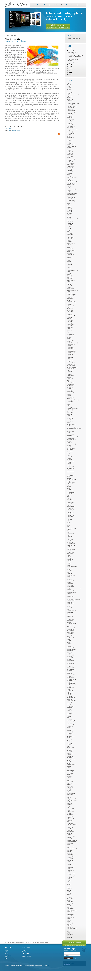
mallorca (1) (69, 576)
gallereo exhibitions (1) (72, 436)
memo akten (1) (70, 586)
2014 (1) (69, 86)
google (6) (69, 459)
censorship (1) (70, 254)
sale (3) (68, 767)
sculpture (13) (70, 786)
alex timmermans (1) (72, 106)
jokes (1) (69, 535)
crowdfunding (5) (71, 324)
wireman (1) (69, 921)
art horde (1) (70, 154)
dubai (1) (69, 373)
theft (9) (68, 868)
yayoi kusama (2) (71, 934)
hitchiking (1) (70, 484)
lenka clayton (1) (71, 549)
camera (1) (69, 246)
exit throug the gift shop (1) (73, 400)
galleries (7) (69, 441)
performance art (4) (71, 669)
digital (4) (69, 345)
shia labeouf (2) (70, 809)
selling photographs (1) (72, 800)
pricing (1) (69, 710)
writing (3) (69, 930)
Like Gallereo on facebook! (73, 38)
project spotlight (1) (71, 722)
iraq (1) (68, 522)
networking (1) (70, 629)
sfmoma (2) (69, 803)
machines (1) (70, 568)
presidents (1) (70, 707)
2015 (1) (69, 87)
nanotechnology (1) (71, 619)
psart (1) (69, 730)
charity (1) (69, 260)
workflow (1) (70, 925)
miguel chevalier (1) (71, 592)
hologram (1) (70, 489)
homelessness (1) (71, 492)
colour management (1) (72, 290)
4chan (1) (69, 93)
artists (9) (69, 186)
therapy (19, 130)
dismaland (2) (70, 357)
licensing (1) (70, 553)
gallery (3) (69, 442)
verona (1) (69, 905)
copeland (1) (70, 308)
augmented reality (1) (72, 200)
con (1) (68, 300)
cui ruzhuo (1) (70, 327)
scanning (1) (70, 781)
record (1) (69, 740)
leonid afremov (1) (71, 552)
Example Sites (55, 5)
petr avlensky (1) (71, 675)
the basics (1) (70, 867)
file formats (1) (70, 410)
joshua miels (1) (70, 536)
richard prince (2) (71, 759)
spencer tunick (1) (71, 831)
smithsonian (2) (70, 819)
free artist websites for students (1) (74, 429)
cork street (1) (70, 311)
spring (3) (69, 834)
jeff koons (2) (70, 529)
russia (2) (69, 766)
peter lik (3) (69, 673)
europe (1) (69, 390)
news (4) (69, 636)
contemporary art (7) (71, 303)
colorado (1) (70, 287)
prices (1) (69, 709)
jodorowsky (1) (70, 533)
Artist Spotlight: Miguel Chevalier (73, 60)
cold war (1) (69, 278)
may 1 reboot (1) (71, 580)
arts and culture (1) (71, 189)
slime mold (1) (70, 816)
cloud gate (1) (70, 277)
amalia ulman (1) (71, 112)
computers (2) (70, 298)
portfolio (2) (69, 699)
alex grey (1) (70, 104)
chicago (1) (69, 263)
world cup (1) (70, 927)
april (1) (68, 136)
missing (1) (69, 598)
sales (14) (69, 769)
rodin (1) (69, 763)
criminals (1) (70, 320)
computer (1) (70, 297)
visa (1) (68, 913)
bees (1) (69, 217)
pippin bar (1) (70, 690)
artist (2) (69, 179)
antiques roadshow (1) (72, 129)
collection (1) (70, 283)
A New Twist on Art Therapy (16, 41)
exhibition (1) (70, 395)
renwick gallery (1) (71, 747)
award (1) (69, 206)
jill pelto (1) (69, 531)
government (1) (70, 461)
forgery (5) (69, 420)
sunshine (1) (70, 854)
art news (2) (69, 160)
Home (33, 5)
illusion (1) (69, 499)
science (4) (69, 783)
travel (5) (69, 883)
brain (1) (69, 230)
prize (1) (69, 716)
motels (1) (69, 609)
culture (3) (69, 328)
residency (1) (70, 753)
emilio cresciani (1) (71, 384)
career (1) (69, 247)
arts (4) (68, 187)
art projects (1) (70, 166)
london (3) (69, 558)
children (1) (69, 264)
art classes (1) (70, 143)
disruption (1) (70, 360)
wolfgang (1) (70, 923)
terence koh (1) (70, 866)
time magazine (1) (71, 873)
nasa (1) (69, 622)
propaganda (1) (70, 724)
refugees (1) (70, 744)
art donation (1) (70, 147)
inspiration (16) (70, 509)
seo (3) (68, 801)
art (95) (68, 139)
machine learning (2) (72, 566)
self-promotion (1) (71, 793)
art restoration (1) (71, 167)
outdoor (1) (69, 652)
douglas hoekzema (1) (72, 367)
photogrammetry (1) (71, 679)
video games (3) (70, 908)
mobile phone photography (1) (74, 599)
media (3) (69, 582)
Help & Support (25, 953)
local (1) (69, 556)
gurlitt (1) (69, 472)
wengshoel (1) (70, 917)
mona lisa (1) (70, 605)
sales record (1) (70, 770)
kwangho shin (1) (71, 545)
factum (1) (69, 402)
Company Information (35, 965)
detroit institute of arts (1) (72, 343)
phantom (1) (70, 676)
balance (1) (69, 211)
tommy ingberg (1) (71, 876)
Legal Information (26, 965)
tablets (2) (69, 861)
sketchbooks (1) (70, 811)
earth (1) (69, 377)
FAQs (67, 5)
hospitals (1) (70, 493)
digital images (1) (71, 350)
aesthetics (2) (70, 99)
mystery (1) (69, 618)
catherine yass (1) (71, 250)
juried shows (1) (70, 539)
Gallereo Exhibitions (26, 955)
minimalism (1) (70, 596)
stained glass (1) (71, 836)
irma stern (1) (70, 523)
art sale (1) (69, 169)
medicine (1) (70, 585)
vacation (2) (69, 894)
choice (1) (69, 267)
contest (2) (69, 304)
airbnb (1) (69, 102)
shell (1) (69, 806)
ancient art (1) (70, 117)
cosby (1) (69, 313)
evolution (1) (70, 391)
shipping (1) (69, 810)
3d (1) (68, 90)
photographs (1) (70, 682)
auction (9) (69, 196)
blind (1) (69, 226)
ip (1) (68, 521)
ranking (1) (69, 737)
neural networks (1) (71, 630)
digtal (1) (69, 355)
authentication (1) (71, 201)
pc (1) (68, 665)
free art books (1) (71, 427)
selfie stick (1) (70, 794)
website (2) (69, 915)
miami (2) (69, 589)
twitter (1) (69, 890)
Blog (62, 5)
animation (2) (70, 124)
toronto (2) (69, 877)
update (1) (69, 893)
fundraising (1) (70, 434)
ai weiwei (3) (70, 100)
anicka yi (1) (70, 120)
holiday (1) (69, 488)
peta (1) (68, 672)
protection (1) (70, 726)
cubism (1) (69, 325)
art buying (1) (70, 142)
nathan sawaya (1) (71, 623)
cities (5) (69, 273)
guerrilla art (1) (70, 466)
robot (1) (69, 760)
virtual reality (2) (70, 911)
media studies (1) (71, 583)
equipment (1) (70, 387)
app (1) (68, 130)
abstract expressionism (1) (73, 95)
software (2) (69, 826)
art (9, 130)
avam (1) (69, 204)
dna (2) (68, 361)
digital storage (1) (71, 353)
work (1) (69, 924)
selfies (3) (69, 796)
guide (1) (69, 469)
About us (73, 5)
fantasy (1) (69, 407)
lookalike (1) (70, 559)
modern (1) (69, 602)
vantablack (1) (70, 903)
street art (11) (70, 847)
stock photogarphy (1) (72, 840)
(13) (68, 83)
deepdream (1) (70, 335)
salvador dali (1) (70, 773)
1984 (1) (69, 85)
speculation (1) (70, 830)
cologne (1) (69, 286)
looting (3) (69, 561)
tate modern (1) (70, 863)
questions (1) (70, 734)
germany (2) (70, 451)
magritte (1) (69, 573)
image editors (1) (71, 502)
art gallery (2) (70, 152)
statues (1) (69, 838)
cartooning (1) (70, 248)
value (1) (69, 896)
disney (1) (69, 358)
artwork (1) (69, 190)
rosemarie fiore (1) (71, 764)
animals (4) (69, 122)
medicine (13, 130)
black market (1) (70, 224)
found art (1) (70, 421)
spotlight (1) (69, 833)
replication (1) (70, 750)
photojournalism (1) (71, 685)
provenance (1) (70, 729)
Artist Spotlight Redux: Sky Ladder (74, 62)
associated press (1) (71, 194)
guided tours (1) (70, 471)
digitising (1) (70, 354)
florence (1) (69, 414)
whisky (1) (69, 918)
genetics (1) (69, 445)
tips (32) (69, 874)
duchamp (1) (70, 374)
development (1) (71, 344)
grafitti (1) (69, 464)
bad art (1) (69, 210)
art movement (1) (71, 159)
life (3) (68, 555)
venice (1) (69, 904)
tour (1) (68, 878)
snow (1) (69, 821)
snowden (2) (70, 823)
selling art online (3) (71, 799)
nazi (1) (68, 626)
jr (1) (68, 538)
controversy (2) (70, 306)
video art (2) (69, 907)
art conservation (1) (71, 146)
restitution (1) (70, 756)
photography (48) (71, 683)
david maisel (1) (70, 333)
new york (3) (70, 635)
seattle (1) (69, 791)
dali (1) (68, 331)
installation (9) (70, 512)
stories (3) (69, 844)
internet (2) (69, 518)
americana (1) (70, 114)
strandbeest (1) (70, 846)
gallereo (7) (69, 435)
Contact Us (24, 951)
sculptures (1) (70, 787)
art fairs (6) (69, 150)
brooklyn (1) (69, 236)
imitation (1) (69, 505)
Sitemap (42, 965)
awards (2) (69, 207)
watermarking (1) (71, 914)
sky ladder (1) (70, 814)
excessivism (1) (70, 392)
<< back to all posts (54, 36)
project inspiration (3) (72, 720)
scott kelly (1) (70, 784)
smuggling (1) (70, 820)
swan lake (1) (70, 860)
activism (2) (69, 97)
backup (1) (69, 209)
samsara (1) (69, 776)
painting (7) (69, 656)
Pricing (46, 5)
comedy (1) (69, 293)
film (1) (68, 411)
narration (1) (70, 620)
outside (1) (69, 653)
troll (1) (68, 886)
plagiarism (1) (70, 692)
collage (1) (69, 281)
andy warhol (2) (70, 119)
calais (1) (69, 244)
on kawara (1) (70, 645)
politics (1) (69, 695)
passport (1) (69, 662)
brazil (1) (69, 231)
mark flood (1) (70, 578)
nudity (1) (69, 640)
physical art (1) (70, 687)
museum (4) (69, 615)
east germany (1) (71, 378)
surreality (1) (70, 858)
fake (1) (68, 404)
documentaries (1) (71, 363)
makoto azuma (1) (71, 575)
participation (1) (70, 660)
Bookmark (67, 964)
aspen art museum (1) (72, 193)
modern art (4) (70, 603)
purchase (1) (70, 733)
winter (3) (69, 920)
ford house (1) (70, 417)
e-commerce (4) (70, 375)
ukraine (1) (69, 891)
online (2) (69, 646)
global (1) (69, 458)
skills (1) (69, 813)
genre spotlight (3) (71, 448)
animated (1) (70, 123)
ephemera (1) (70, 385)
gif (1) (68, 452)
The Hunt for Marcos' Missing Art (75, 55)
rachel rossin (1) (70, 736)
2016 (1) (69, 89)
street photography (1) (72, 848)
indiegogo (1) (70, 508)
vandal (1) (69, 900)
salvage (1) (69, 774)
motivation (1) (70, 612)
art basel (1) (69, 140)
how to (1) (69, 495)
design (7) (69, 338)
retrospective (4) (70, 757)
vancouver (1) (70, 898)
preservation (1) (70, 706)
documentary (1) (71, 364)
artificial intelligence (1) (72, 177)
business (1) (70, 238)
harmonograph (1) (71, 475)
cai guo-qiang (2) (71, 243)
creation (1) (69, 317)
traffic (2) (69, 881)
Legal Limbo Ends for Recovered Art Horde (73, 53)
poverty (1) (69, 702)
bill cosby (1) (70, 221)
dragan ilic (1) (70, 370)
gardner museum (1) (72, 444)
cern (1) (68, 256)
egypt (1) (69, 380)
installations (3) (70, 515)
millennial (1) (70, 595)
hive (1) (68, 485)
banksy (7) (69, 213)
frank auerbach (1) (71, 424)
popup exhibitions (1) (72, 697)
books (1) (69, 229)
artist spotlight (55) (71, 183)
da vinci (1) (69, 330)
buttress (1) (69, 240)
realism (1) (69, 739)
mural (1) (69, 613)
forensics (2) (70, 418)
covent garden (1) (71, 315)
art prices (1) (70, 164)
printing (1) (69, 712)
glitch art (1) (69, 456)
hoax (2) (69, 486)
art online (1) (70, 162)
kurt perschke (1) (71, 543)
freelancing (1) (70, 431)
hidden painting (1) (71, 482)
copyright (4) (70, 310)
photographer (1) (71, 680)
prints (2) (69, 714)
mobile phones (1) (71, 600)
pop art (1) (69, 696)
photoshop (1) (70, 686)
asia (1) (68, 191)
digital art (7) (70, 347)
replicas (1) (69, 749)
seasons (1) (69, 790)
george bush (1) (70, 449)
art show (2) (69, 173)
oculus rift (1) (70, 643)
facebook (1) (70, 401)
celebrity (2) (69, 253)
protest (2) (69, 727)
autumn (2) (69, 203)
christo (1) (69, 268)
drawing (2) (69, 371)
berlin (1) (69, 220)
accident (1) (69, 96)
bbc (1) (68, 216)
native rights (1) (70, 625)
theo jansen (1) (70, 870)
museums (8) (70, 616)
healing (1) (69, 476)
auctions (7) (69, 199)
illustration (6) (70, 501)
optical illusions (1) (71, 649)
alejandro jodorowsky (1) (73, 103)
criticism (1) (69, 321)
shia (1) (68, 807)
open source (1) (70, 647)
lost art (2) (69, 562)
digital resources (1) (71, 351)
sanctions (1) (70, 777)
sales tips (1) (70, 771)
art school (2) (70, 171)
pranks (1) (69, 704)
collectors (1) (70, 284)
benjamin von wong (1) (72, 219)
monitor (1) (69, 606)
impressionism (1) (71, 506)
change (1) (69, 258)
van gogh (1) (70, 897)
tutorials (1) (69, 888)
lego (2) (68, 548)
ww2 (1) (68, 931)
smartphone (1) (70, 817)
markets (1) (69, 579)
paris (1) (69, 659)
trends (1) (69, 884)
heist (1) (69, 481)
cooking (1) (69, 307)
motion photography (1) (72, 610)
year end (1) (70, 935)
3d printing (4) (70, 92)
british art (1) (70, 234)
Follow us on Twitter (71, 40)
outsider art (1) (70, 655)
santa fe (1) (69, 779)
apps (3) (69, 134)
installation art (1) (71, 513)
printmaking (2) (70, 713)
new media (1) (70, 632)
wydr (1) (69, 933)
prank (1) (69, 703)
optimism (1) (70, 650)
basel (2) (69, 214)
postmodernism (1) (71, 700)
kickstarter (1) (70, 542)
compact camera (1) (71, 294)
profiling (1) (69, 719)
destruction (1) (70, 340)
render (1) (69, 746)
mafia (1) (69, 572)
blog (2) (68, 227)
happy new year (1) (71, 474)
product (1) (69, 717)
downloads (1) (70, 368)
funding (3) (69, 432)
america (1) (69, 113)
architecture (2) (70, 137)
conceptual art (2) (71, 301)
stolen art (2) (70, 843)
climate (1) (69, 276)
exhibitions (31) (70, 397)
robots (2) (69, 762)
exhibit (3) (69, 394)
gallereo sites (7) (71, 438)
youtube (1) (69, 937)
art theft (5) (69, 174)
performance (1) (70, 667)
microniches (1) (70, 590)
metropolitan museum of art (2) (74, 588)
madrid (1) (69, 570)
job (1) (68, 532)
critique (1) (69, 323)
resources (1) (70, 754)
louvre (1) (69, 563)
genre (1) (69, 446)
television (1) (70, 864)
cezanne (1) (69, 257)
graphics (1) (69, 465)
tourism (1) (69, 880)
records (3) (69, 742)
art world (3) (69, 176)
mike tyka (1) (70, 593)
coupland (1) (70, 314)
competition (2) (70, 296)
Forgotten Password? (78, 958)
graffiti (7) (69, 462)
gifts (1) (68, 454)
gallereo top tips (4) (71, 439)
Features (39, 5)
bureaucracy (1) (70, 237)
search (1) (69, 789)
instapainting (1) (70, 516)
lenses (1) (69, 551)
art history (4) (70, 153)
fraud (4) (69, 425)
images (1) (69, 503)
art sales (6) (69, 170)
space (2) (69, 829)
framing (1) (69, 422)
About (23, 950)
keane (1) (69, 541)
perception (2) (70, 666)
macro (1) (69, 569)
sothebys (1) (70, 827)
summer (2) (69, 853)
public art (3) (70, 732)
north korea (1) (70, 637)
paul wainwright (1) (71, 663)
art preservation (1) (71, 163)
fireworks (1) (70, 412)
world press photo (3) (72, 928)
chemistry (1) (70, 261)
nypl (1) (68, 642)
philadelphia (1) (70, 677)
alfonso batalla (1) (71, 107)
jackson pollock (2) (71, 528)
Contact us (82, 5)
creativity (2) (70, 318)
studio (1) (69, 851)
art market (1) (70, 157)
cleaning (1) (69, 274)
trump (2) (69, 887)
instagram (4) (70, 511)
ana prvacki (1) (70, 116)
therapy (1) (69, 871)
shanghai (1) (70, 804)
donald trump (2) (71, 365)
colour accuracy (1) (71, 288)
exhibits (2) (69, 398)
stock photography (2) (72, 841)
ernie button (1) (70, 388)
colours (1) (69, 291)
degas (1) (69, 337)
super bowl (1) (70, 856)
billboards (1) (70, 223)
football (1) (69, 415)
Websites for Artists (26, 956)
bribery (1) (69, 233)
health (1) (69, 478)
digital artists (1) (70, 348)
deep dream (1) (70, 334)
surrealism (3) (70, 857)
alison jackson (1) (71, 110)
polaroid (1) (69, 693)
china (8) (69, 266)
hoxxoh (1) (69, 496)
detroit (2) (69, 341)
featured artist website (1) (73, 408)
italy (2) (68, 526)
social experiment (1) (72, 824)
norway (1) (69, 639)
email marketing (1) (71, 382)
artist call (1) (70, 180)
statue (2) (69, 837)
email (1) (69, 381)
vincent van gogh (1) (72, 910)
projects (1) (69, 723)
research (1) (70, 752)
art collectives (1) (71, 144)
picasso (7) (69, 689)
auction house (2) (71, 197)
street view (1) (70, 850)
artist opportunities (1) (72, 181)
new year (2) (70, 633)
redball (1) (69, 743)
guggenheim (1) (70, 468)
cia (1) (68, 271)
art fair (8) (69, 149)
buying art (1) (70, 241)
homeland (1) (70, 491)
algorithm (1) (70, 109)
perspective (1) (70, 670)
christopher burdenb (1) (72, 270)
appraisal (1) (70, 132)
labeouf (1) (69, 546)
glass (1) (69, 455)
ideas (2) (69, 498)
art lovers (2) (70, 156)
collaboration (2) (71, 280)
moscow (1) (69, 608)
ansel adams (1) (70, 127)
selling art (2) (70, 797)
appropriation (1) (71, 133)
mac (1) (68, 565)
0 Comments (8, 128)
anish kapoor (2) (71, 126)
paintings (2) (70, 657)
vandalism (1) (70, 901)
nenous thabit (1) (71, 628)
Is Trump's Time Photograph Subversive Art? (74, 57)
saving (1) (69, 780)
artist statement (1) (71, 184)
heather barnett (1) (71, 479)
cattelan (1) (69, 251)
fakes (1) (69, 405)
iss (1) (68, 525)
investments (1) (70, 519)
